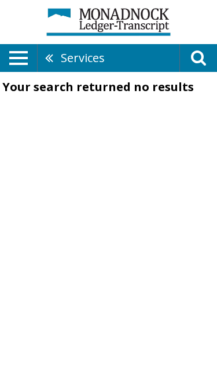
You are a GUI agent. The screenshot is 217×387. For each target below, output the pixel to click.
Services (83, 58)
